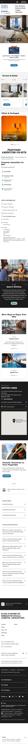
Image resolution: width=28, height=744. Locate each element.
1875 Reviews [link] (7, 13)
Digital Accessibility (18, 713)
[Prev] (3, 79)
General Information (7, 504)
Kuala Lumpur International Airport (12, 402)
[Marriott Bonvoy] (23, 2)
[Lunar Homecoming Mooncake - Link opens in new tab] (14, 128)
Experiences (4, 632)
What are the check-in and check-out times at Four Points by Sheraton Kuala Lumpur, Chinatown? (12, 531)
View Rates (6, 104)
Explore (14, 303)
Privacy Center (18, 711)
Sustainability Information (9, 515)
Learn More (13, 348)
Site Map (18, 714)
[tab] (7, 157)
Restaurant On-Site (8, 175)
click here (17, 740)
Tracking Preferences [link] (5, 709)
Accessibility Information (8, 509)
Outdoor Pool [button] (7, 180)
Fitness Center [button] (7, 188)
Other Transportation (8, 406)
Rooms (2, 627)
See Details (14, 65)
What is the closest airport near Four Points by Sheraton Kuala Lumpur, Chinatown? (12, 564)
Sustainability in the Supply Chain (8, 714)
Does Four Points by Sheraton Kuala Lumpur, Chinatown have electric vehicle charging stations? (13, 573)
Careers (13, 709)
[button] (17, 2)
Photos (15, 624)
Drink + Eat (4, 629)
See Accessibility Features (9, 216)
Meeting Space (7, 184)
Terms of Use (19, 709)
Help (10, 716)
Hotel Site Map (4, 716)
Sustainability (7, 171)
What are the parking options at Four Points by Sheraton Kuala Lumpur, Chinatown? (12, 548)
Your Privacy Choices (8, 713)
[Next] (25, 79)
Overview (3, 624)
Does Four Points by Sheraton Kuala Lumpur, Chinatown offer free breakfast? (13, 581)
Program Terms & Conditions (7, 711)
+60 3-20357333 (8, 399)
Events (2, 635)
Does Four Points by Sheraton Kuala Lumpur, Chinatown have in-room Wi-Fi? (13, 556)
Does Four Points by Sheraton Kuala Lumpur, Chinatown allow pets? (12, 540)
